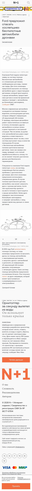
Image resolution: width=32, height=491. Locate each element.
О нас (5, 384)
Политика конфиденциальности (24, 478)
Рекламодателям (11, 392)
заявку (12, 168)
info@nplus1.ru (20, 447)
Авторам (6, 396)
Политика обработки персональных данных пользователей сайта (13, 473)
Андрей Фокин (6, 322)
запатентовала (20, 249)
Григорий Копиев (7, 42)
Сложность (8, 388)
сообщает (6, 104)
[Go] (3, 2)
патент (4, 276)
